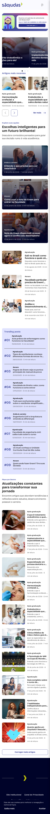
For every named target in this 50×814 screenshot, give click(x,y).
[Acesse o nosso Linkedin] (23, 788)
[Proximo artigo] (14, 113)
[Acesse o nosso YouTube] (36, 788)
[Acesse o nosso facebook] (14, 788)
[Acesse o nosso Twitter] (32, 788)
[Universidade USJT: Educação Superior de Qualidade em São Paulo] (12, 5)
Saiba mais (9, 808)
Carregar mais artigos (25, 752)
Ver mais (37, 113)
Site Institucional (13, 795)
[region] (25, 52)
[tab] (22, 70)
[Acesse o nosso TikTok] (27, 788)
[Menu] (42, 5)
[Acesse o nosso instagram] (18, 788)
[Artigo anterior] (5, 113)
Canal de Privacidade (34, 795)
